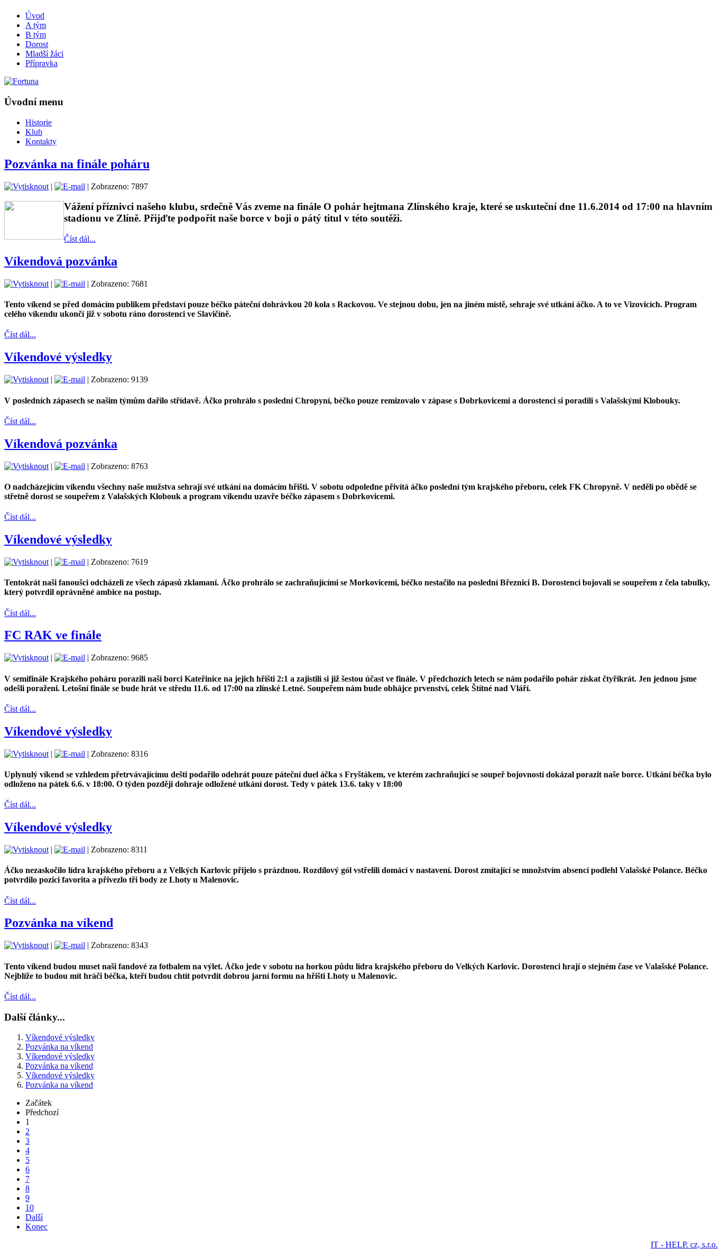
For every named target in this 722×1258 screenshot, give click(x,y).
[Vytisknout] (26, 186)
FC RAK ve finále (52, 635)
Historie (38, 122)
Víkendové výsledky (58, 357)
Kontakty (41, 141)
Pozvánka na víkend (58, 923)
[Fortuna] (21, 81)
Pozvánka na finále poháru (77, 164)
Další (34, 1217)
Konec (36, 1226)
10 (29, 1207)
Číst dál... (80, 238)
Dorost (36, 44)
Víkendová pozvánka (60, 261)
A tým (35, 25)
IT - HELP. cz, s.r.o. (684, 1244)
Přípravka (41, 63)
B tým (35, 34)
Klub (33, 131)
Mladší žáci (44, 53)
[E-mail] (69, 186)
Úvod (34, 15)
